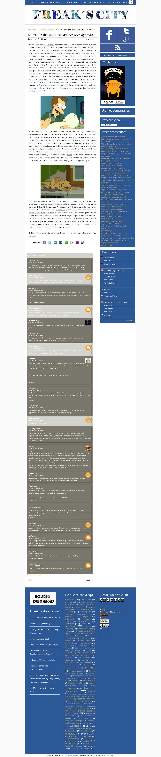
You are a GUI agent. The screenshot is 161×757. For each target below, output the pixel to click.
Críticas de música (72, 633)
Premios (89, 713)
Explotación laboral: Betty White (113, 190)
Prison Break (70, 716)
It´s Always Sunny (78, 671)
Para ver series (72, 2)
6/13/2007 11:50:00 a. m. (36, 335)
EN (50, 79)
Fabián (31, 473)
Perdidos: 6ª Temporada (85, 706)
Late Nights (72, 678)
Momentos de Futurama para (60, 35)
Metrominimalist (73, 755)
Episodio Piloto (110, 283)
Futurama (44, 29)
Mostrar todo (130, 320)
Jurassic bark (61, 204)
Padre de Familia (35, 88)
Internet (90, 667)
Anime (81, 604)
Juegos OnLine (106, 245)
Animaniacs (71, 605)
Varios (86, 741)
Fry (90, 59)
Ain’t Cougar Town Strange (111, 165)
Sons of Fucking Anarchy (85, 728)
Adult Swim (86, 600)
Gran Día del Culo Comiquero (76, 655)
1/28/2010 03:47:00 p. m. (36, 475)
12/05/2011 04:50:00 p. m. (36, 525)
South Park (72, 731)
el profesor (60, 210)
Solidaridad (69, 728)
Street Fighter (86, 731)
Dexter (67, 641)
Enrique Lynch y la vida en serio (113, 168)
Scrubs (85, 723)
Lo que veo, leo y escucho (119, 2)
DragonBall (69, 643)
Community (69, 628)
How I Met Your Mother (80, 662)
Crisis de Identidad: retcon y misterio (115, 192)
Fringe (88, 650)
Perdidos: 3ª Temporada (81, 701)
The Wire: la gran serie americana (114, 211)
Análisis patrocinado (88, 602)
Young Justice (76, 748)
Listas (74, 680)
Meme (84, 685)
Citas (93, 624)
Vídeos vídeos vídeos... (73, 746)
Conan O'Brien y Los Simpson (112, 216)
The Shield (73, 736)
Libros (84, 678)
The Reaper (32, 428)
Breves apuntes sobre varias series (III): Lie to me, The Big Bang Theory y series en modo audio (45, 678)
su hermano (75, 140)
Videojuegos (70, 743)
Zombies (86, 748)
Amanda (31, 359)
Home (31, 2)
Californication (70, 619)
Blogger (91, 755)
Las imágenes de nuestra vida (83, 676)
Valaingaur (32, 321)
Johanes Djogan (109, 755)
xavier (30, 523)
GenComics (108, 308)
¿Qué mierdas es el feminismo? (113, 137)
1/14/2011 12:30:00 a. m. (36, 488)
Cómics (72, 626)
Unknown (32, 564)
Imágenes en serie (71, 665)
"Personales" (69, 600)
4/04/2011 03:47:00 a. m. (36, 508)
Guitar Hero (84, 657)
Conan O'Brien (82, 629)
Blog (71, 611)
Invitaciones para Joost (39, 639)
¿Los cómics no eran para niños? (113, 197)
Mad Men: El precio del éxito (112, 163)
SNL (90, 726)
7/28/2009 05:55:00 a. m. (36, 448)
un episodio (88, 85)
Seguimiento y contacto (50, 2)
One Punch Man (75, 694)
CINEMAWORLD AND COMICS (116, 302)
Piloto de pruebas (75, 708)
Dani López (32, 275)
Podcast (89, 708)
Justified (92, 671)
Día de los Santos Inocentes (111, 214)
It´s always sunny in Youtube (112, 209)
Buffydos (68, 616)
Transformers (90, 739)
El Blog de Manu (110, 296)
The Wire (87, 736)
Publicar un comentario (34, 575)
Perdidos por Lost (86, 698)
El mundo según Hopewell (114, 270)
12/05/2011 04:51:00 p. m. (36, 538)
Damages (80, 636)
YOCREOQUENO (110, 277)
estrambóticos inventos (38, 212)
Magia (82, 683)
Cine (83, 623)
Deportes (91, 636)
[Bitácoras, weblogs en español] (116, 612)
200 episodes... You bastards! (112, 194)
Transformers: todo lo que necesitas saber (117, 238)
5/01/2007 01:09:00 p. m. (36, 310)
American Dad (70, 602)
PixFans (107, 289)
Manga (91, 683)
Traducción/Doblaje (72, 739)
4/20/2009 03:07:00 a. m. (36, 431)
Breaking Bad (85, 612)
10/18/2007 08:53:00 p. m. (36, 390)
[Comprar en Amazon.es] (113, 103)
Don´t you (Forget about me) (48, 85)
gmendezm (32, 551)
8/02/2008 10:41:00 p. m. (36, 408)
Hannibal (83, 660)
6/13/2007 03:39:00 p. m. (36, 348)
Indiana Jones (87, 665)
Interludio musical (72, 668)
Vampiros (72, 741)
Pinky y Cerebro (107, 219)
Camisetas (86, 619)
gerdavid (31, 446)
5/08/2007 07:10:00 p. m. (36, 323)
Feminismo (84, 645)
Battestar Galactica (87, 609)
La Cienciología (107, 231)
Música (71, 688)
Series (50, 29)
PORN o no (70, 711)
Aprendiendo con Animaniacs (112, 221)
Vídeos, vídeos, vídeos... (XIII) (41, 623)
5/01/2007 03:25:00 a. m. (36, 290)
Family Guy (69, 645)
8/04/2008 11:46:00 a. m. (36, 420)
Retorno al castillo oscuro (111, 206)
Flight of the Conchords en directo (114, 223)
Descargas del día (79, 638)
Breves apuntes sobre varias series (78, 614)
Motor (93, 685)
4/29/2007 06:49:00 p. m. (36, 262)
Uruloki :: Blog (109, 264)
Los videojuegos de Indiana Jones (114, 233)
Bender (51, 212)
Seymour (87, 207)
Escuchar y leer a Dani (93, 2)
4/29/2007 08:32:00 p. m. (36, 277)
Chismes (83, 621)
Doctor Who (84, 641)
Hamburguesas (70, 660)
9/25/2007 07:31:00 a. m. (36, 361)
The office (91, 734)
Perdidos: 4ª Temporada (73, 704)
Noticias (91, 691)
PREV (30, 580)
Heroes (92, 660)
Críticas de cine (83, 631)
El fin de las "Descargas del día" (42, 660)
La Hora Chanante (75, 673)
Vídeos (86, 743)
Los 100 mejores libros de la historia (45, 618)
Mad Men (73, 683)
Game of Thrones (84, 653)
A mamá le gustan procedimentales (114, 204)
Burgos (85, 616)
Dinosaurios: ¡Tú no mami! (111, 235)
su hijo (69, 155)
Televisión (57, 29)
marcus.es (108, 315)
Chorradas (69, 623)
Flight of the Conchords (84, 648)
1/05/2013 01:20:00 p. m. (36, 553)
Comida (87, 626)
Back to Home (32, 29)
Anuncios (79, 607)
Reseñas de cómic (84, 718)
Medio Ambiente (71, 685)
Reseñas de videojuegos (74, 720)
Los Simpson (89, 680)
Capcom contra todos (109, 243)
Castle (67, 621)
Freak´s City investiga (73, 650)
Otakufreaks (109, 258)
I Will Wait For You (52, 88)
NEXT (88, 580)
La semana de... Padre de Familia (113, 240)
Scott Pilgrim (75, 723)
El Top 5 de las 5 (85, 643)
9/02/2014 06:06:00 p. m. (36, 566)
